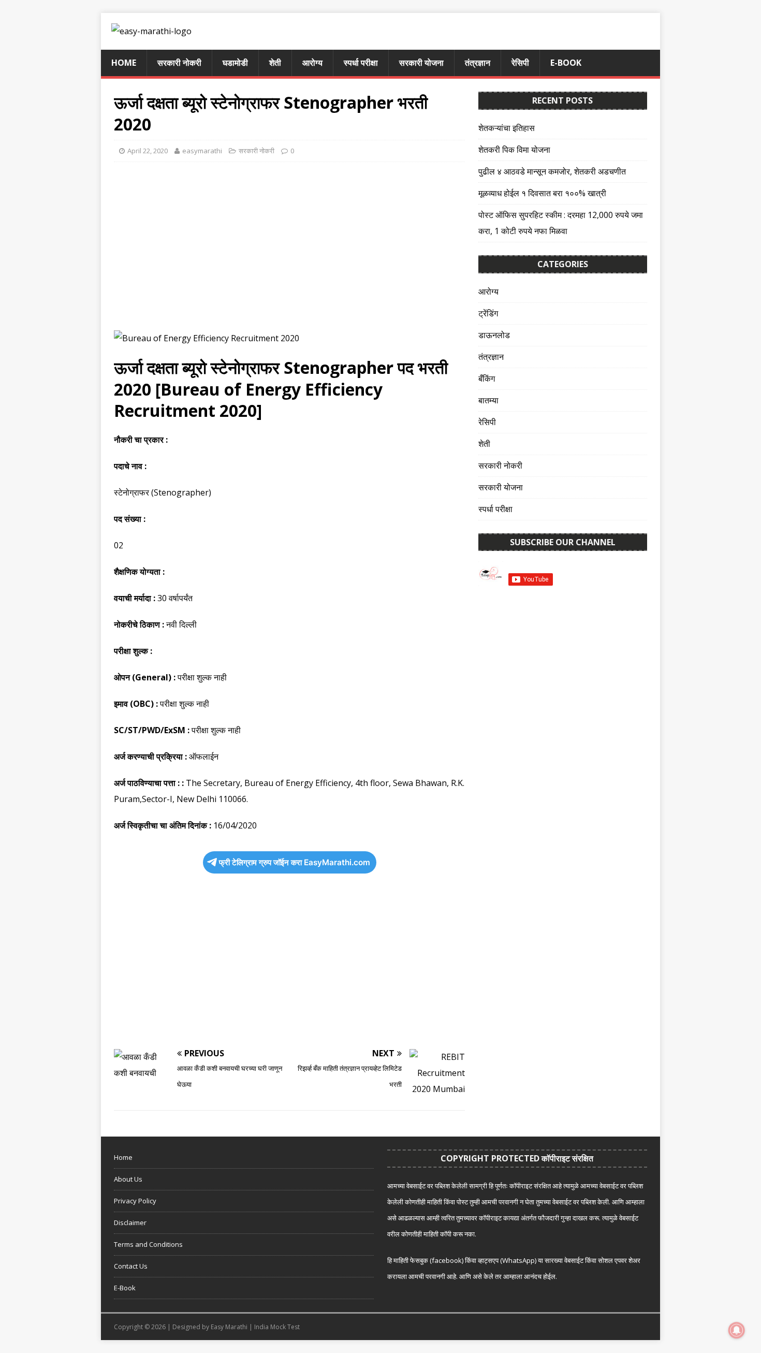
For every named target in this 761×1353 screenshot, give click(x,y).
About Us (128, 1179)
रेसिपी (520, 62)
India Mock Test (277, 1326)
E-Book (565, 62)
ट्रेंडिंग (488, 313)
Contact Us (131, 1266)
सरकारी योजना (421, 62)
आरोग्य (312, 62)
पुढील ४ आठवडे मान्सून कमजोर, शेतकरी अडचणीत (552, 171)
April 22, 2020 (147, 150)
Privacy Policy (135, 1200)
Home (123, 62)
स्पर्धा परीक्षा (361, 62)
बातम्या (488, 400)
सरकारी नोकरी (179, 62)
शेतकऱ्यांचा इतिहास (506, 128)
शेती (275, 62)
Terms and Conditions (148, 1244)
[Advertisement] (289, 244)
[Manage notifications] (736, 1330)
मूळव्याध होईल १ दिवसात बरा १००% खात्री (542, 193)
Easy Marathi (229, 1326)
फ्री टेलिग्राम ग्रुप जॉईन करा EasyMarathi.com (294, 862)
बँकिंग (486, 378)
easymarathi (202, 150)
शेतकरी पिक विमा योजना (514, 149)
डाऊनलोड (494, 335)
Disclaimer (130, 1222)
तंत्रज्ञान (477, 62)
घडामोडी (235, 62)
